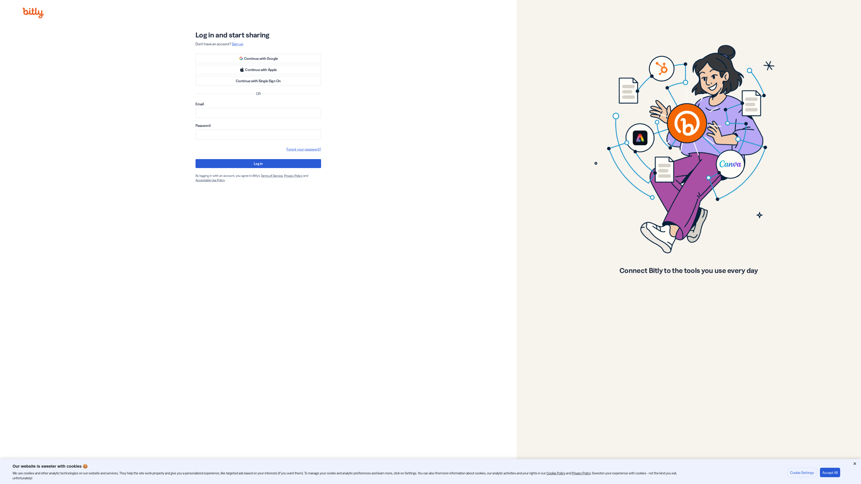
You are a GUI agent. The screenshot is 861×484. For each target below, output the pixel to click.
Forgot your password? (304, 149)
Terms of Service (272, 176)
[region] (430, 471)
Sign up (237, 44)
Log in (258, 163)
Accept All (830, 472)
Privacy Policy (293, 176)
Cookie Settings (802, 472)
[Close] (855, 463)
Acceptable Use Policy (210, 180)
